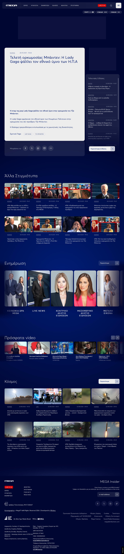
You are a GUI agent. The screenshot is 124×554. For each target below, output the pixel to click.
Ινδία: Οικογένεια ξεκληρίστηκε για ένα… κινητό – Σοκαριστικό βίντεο (75, 413)
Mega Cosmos (95, 519)
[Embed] (51, 148)
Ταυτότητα (115, 513)
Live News (38, 311)
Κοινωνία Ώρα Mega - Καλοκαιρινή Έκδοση (60, 357)
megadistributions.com (112, 522)
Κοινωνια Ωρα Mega (15, 312)
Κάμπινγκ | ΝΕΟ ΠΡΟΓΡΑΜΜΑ (104, 357)
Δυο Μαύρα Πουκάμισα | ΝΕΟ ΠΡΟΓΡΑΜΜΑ (84, 357)
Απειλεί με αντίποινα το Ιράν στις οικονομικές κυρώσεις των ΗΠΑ (17, 413)
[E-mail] (44, 148)
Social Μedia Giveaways (111, 519)
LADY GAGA (28, 134)
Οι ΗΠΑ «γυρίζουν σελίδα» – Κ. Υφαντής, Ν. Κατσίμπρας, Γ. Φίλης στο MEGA (47, 207)
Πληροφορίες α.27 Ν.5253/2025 (81, 516)
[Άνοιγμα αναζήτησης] (111, 5)
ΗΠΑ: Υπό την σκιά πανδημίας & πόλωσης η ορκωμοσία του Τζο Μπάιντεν (104, 241)
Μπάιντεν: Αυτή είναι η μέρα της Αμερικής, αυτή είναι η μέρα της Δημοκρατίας (105, 207)
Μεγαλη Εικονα (108, 312)
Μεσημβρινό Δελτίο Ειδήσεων (13, 357)
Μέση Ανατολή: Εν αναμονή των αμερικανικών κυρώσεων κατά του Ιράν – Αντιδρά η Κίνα (104, 413)
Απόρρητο (122, 550)
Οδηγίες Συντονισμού (112, 516)
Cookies (106, 513)
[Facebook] (25, 148)
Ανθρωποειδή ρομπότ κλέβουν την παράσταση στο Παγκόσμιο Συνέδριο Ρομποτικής (47, 413)
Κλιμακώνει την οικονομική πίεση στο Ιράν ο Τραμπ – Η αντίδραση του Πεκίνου (105, 446)
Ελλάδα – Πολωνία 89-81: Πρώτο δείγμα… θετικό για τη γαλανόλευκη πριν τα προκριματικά (100, 111)
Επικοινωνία (98, 516)
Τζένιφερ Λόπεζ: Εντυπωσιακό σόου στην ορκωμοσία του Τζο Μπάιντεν (75, 241)
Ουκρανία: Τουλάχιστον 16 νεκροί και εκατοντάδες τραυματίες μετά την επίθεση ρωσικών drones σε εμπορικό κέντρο (47, 447)
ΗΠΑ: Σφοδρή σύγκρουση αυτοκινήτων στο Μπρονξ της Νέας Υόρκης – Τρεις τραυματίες (76, 446)
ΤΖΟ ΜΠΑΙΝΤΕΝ (39, 134)
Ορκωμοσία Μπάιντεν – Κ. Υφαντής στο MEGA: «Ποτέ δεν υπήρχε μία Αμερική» (46, 241)
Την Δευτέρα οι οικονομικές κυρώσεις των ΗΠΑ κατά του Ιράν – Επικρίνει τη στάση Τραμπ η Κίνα (18, 447)
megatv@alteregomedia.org (41, 540)
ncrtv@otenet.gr (37, 549)
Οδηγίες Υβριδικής (82, 519)
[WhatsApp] (38, 148)
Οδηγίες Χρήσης (95, 513)
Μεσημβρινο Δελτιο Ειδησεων (85, 313)
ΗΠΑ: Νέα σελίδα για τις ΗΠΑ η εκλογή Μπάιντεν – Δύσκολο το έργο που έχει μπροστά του (18, 207)
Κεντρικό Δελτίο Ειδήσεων (39, 356)
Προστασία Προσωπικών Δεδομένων (75, 513)
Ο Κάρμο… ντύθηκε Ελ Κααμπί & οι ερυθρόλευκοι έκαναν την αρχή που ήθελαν (100, 125)
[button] (118, 5)
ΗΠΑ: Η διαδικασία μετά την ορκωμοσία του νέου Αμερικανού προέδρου (76, 207)
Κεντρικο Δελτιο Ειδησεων (62, 313)
